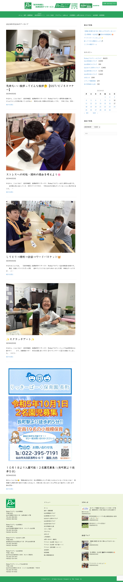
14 (100, 103)
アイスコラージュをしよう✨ (93, 38)
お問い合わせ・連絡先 (50, 539)
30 (110, 110)
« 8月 (86, 113)
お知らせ (65, 15)
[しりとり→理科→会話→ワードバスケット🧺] (40, 226)
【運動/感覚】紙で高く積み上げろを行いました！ (100, 31)
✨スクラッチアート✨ (20, 339)
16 (110, 103)
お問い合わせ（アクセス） (84, 15)
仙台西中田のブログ (90, 74)
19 (91, 107)
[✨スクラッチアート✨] (40, 309)
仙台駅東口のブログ (90, 64)
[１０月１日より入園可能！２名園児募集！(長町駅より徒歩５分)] (40, 414)
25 (86, 110)
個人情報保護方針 (49, 555)
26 (91, 110)
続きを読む (9, 105)
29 (105, 110)
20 (96, 107)
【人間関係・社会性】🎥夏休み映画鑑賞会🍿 (99, 34)
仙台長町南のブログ (90, 71)
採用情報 (101, 15)
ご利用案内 (72, 15)
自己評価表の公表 (90, 84)
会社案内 (95, 15)
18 (86, 107)
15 (105, 103)
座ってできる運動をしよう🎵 (93, 41)
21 (100, 107)
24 (114, 107)
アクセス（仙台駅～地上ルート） (53, 542)
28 (100, 110)
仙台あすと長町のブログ (92, 68)
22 (105, 107)
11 (86, 103)
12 (91, 103)
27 (96, 110)
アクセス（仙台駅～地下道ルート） (54, 544)
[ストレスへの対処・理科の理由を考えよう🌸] (40, 142)
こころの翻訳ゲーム (90, 44)
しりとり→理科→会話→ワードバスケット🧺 (33, 257)
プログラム (47, 531)
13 (96, 103)
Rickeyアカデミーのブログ (92, 58)
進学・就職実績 (28, 15)
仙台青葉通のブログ (90, 61)
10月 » (95, 113)
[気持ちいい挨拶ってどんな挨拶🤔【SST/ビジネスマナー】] (40, 56)
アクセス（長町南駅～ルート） (53, 547)
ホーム (20, 15)
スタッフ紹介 (50, 15)
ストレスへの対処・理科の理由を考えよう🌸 (33, 174)
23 (110, 107)
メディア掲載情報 (90, 81)
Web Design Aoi (77, 579)
